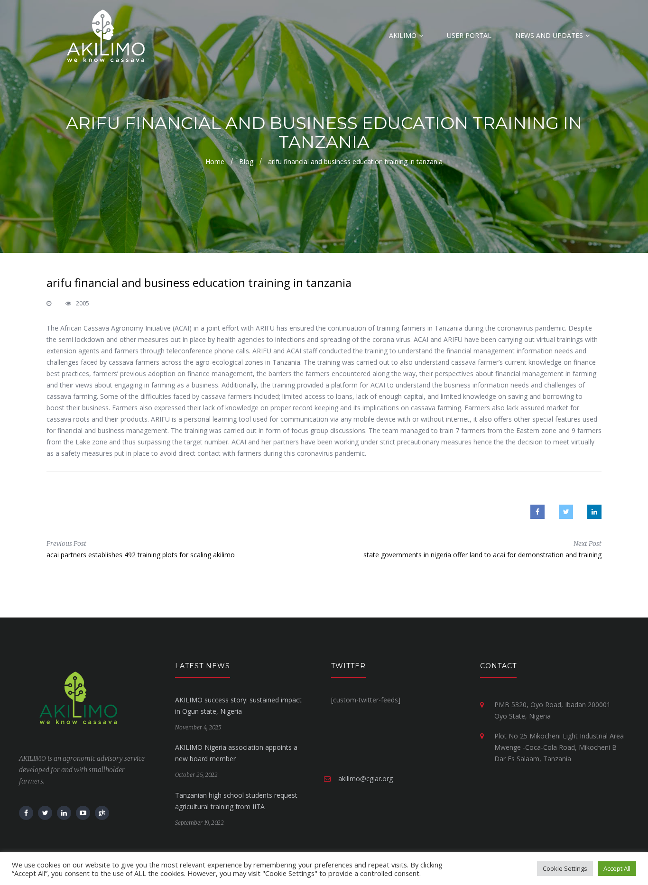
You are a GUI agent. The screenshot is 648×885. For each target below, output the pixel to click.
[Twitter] (45, 813)
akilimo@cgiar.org (365, 778)
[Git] (102, 813)
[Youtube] (83, 813)
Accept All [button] (616, 868)
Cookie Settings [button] (565, 868)
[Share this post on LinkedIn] (594, 512)
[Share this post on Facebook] (537, 512)
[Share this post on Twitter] (566, 512)
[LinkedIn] (64, 813)
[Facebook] (26, 813)
